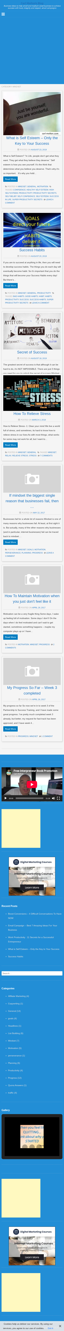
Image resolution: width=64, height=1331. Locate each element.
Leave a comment (40, 303)
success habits (38, 299)
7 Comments (46, 456)
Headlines (13, 1026)
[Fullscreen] (58, 798)
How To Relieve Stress (32, 414)
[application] (32, 784)
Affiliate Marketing (17, 996)
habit (41, 296)
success (24, 299)
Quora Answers (15, 1085)
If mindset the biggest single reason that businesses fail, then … (32, 501)
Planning (26, 553)
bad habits (18, 296)
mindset (52, 452)
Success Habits (32, 250)
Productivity (44, 293)
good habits (31, 296)
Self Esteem (42, 196)
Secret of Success (32, 352)
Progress (37, 553)
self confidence (26, 196)
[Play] (5, 798)
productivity (25, 193)
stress (33, 456)
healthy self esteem (37, 190)
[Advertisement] (32, 51)
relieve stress (20, 456)
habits (48, 296)
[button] (25, 1147)
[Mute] (53, 798)
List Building (14, 1033)
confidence (19, 190)
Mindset (22, 186)
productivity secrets (44, 193)
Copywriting (14, 1003)
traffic (11, 1092)
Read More (10, 179)
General (31, 186)
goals (30, 550)
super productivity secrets (27, 199)
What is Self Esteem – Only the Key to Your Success (33, 949)
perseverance (13, 553)
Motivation (42, 186)
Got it (50, 1328)
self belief (10, 196)
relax (8, 456)
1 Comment (47, 736)
